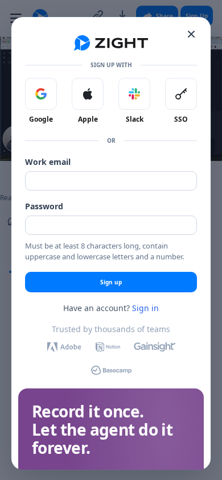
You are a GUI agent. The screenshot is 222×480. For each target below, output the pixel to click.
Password (44, 206)
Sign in (145, 308)
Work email (48, 161)
